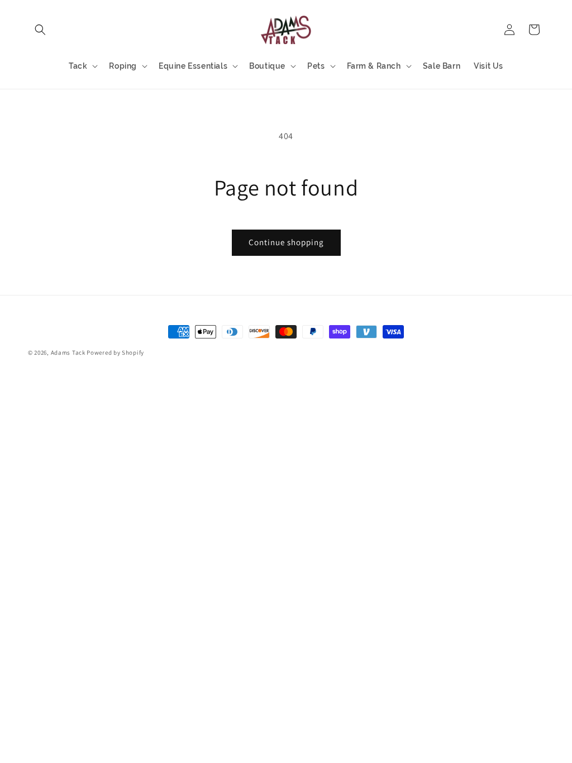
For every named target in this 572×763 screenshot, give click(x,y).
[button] (40, 29)
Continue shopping (286, 242)
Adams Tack (68, 352)
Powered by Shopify (115, 352)
